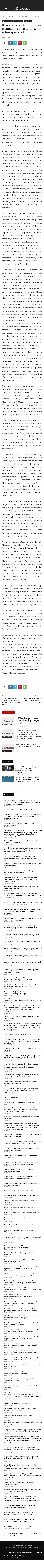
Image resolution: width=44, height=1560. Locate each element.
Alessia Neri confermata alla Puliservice (18, 1208)
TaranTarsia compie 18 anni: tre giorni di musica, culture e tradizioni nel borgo (22, 1324)
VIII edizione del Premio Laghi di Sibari (18, 1190)
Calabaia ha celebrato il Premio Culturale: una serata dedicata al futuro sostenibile (20, 1177)
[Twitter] (15, 43)
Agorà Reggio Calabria (18, 16)
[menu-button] (6, 8)
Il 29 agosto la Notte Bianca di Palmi (17, 1034)
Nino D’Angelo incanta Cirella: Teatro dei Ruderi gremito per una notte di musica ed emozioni (21, 1310)
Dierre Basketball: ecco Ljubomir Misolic (19, 1225)
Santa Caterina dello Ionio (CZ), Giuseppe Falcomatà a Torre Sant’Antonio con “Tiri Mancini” (22, 1289)
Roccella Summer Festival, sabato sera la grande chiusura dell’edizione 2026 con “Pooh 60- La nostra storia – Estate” (21, 971)
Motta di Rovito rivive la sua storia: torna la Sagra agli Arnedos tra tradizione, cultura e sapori (22, 1268)
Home (4, 16)
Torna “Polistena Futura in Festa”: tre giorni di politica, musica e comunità (21, 872)
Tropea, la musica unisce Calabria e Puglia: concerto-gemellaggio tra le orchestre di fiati (20, 858)
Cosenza (32, 1555)
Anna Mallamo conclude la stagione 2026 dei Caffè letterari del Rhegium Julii (22, 1490)
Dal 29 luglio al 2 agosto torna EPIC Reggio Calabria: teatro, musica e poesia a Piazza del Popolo (28, 779)
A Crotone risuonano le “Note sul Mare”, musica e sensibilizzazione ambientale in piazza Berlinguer (22, 935)
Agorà (9, 16)
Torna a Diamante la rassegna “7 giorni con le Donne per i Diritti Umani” (21, 842)
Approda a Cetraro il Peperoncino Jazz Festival (21, 1195)
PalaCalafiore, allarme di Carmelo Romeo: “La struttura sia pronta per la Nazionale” (20, 986)
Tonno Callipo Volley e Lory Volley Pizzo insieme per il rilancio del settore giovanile (22, 942)
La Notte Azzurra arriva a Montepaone (18, 1416)
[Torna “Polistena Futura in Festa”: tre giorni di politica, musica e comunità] (8, 748)
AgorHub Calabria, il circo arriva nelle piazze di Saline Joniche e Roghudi (21, 887)
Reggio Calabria (28, 21)
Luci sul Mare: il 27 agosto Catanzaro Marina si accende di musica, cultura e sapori (21, 1075)
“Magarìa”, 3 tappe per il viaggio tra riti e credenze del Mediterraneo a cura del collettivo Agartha (22, 1430)
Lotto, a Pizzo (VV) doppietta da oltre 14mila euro (22, 1103)
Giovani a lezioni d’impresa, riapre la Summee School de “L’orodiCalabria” (21, 1409)
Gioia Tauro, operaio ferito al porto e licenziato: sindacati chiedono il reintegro (21, 1317)
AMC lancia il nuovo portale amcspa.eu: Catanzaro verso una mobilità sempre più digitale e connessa (22, 1275)
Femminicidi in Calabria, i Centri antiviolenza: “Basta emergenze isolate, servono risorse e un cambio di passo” (21, 879)
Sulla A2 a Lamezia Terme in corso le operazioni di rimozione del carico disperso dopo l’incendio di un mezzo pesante (23, 1422)
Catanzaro (26, 1555)
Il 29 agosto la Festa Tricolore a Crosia (18, 809)
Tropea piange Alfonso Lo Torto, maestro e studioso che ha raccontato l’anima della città (20, 1352)
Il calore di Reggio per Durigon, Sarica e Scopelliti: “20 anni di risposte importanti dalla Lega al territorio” (27, 769)
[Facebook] (10, 43)
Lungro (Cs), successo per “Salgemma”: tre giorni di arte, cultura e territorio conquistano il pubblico (23, 949)
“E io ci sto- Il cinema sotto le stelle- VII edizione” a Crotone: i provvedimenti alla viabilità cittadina (23, 1142)
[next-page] (6, 755)
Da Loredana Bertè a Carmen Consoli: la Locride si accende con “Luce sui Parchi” (22, 919)
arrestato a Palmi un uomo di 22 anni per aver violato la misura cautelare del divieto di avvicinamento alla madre (21, 1458)
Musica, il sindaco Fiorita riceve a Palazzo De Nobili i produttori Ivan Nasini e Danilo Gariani (23, 956)
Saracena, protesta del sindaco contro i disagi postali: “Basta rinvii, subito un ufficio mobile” (21, 1345)
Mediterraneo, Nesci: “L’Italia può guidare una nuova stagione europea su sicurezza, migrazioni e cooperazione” (22, 895)
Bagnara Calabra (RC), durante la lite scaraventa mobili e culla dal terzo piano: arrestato (21, 1331)
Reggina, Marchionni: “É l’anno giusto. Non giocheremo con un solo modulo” (20, 1247)
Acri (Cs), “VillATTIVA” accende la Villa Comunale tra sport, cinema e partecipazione (23, 903)
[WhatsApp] (25, 43)
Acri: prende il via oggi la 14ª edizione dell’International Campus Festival (17, 1527)
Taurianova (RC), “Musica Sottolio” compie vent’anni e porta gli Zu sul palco (19, 993)
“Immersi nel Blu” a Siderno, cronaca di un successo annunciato (19, 1170)
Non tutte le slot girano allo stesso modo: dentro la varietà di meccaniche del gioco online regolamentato (23, 1239)
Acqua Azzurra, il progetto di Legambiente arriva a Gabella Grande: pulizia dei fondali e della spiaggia (22, 1000)
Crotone (6, 1557)
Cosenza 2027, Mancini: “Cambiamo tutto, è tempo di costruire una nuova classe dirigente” (22, 1163)
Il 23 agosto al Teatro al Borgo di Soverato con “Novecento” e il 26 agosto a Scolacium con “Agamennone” (21, 1090)
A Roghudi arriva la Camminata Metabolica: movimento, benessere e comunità (20, 1520)
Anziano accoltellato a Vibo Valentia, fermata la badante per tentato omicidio (21, 1359)
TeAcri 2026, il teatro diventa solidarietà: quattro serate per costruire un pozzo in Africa (22, 1296)
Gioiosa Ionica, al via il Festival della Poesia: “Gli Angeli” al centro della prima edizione (21, 1338)
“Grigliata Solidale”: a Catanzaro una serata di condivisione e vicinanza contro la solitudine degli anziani (22, 1449)
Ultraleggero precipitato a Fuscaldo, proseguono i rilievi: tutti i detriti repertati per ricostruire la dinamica (22, 911)
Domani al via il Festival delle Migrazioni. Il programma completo (19, 1483)
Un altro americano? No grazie (15, 1097)
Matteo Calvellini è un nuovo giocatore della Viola (22, 1213)
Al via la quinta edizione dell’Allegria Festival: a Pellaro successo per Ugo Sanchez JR (21, 1513)
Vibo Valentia (14, 1557)
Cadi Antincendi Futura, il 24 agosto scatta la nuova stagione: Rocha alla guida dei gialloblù (23, 979)
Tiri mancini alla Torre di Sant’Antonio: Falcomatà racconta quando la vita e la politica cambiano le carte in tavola (22, 1041)
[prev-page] (3, 755)
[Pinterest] (20, 43)
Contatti (12, 1552)
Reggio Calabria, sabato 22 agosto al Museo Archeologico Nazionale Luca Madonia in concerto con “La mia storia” (22, 1475)
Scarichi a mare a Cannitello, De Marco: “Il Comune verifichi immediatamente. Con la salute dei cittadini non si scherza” (22, 1057)
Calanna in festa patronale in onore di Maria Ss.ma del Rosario (33, 700)
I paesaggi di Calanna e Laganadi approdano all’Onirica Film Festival (20, 1082)
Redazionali (7, 761)
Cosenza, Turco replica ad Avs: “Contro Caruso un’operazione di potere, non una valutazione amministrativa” (21, 927)
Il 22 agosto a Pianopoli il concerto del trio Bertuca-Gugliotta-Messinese (19, 1506)
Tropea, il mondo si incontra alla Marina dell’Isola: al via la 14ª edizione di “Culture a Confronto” (23, 1303)
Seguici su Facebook (34, 1552)
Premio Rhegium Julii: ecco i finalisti (17, 1403)
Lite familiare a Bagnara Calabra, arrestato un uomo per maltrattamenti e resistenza (23, 1373)
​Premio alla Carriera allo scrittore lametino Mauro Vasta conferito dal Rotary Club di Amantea (22, 1282)
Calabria (21, 21)
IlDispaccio (7, 1555)
